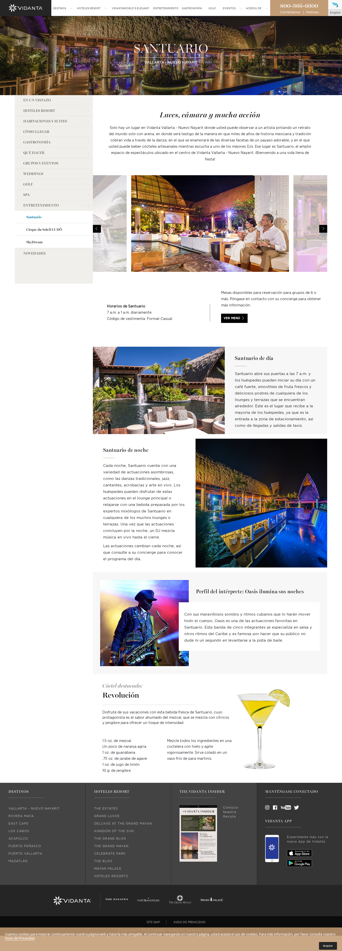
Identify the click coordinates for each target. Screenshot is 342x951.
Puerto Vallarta (25, 853)
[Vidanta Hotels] (72, 900)
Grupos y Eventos (40, 163)
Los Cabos (19, 831)
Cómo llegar (36, 132)
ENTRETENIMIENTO (41, 205)
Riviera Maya (21, 816)
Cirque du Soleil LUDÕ (44, 230)
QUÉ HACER (33, 153)
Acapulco (18, 838)
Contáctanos (290, 12)
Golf (28, 184)
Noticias (312, 12)
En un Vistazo (37, 100)
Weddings (33, 174)
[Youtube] (284, 807)
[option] (210, 228)
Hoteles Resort (39, 111)
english (335, 12)
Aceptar (328, 945)
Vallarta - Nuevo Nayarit (34, 808)
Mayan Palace (107, 868)
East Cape (19, 823)
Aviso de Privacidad (20, 938)
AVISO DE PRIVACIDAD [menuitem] (190, 922)
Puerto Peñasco (25, 846)
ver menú (232, 318)
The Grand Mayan (111, 846)
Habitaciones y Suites (45, 121)
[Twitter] (291, 807)
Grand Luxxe (107, 816)
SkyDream (34, 242)
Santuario (33, 217)
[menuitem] (63, 8)
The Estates (106, 808)
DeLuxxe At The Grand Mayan (123, 823)
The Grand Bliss (110, 838)
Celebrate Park (110, 853)
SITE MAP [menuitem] (153, 922)
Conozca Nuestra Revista (230, 812)
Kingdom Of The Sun (114, 831)
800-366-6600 (299, 6)
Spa (26, 195)
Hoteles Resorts (111, 876)
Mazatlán (18, 861)
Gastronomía (37, 142)
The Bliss (103, 861)
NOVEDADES (34, 253)
